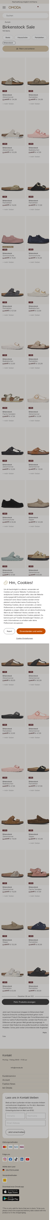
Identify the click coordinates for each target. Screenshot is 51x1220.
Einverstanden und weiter (31, 631)
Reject (9, 631)
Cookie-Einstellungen (24, 638)
